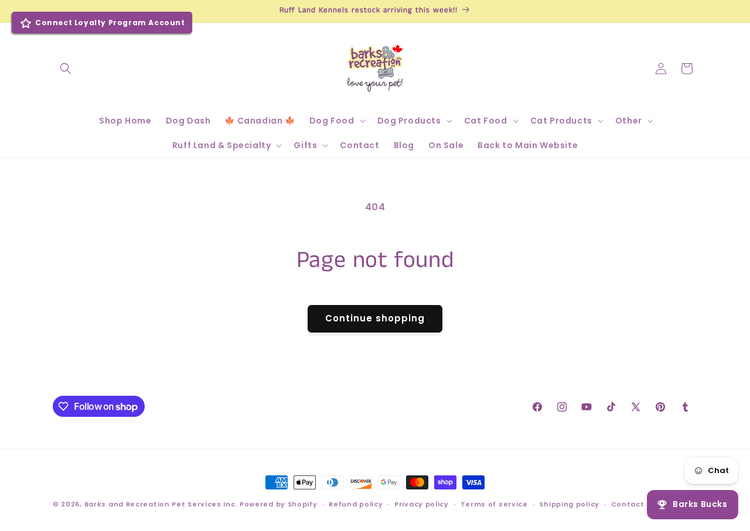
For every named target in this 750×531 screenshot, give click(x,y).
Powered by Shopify (279, 504)
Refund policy (356, 504)
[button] (66, 68)
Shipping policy (569, 504)
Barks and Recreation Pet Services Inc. (161, 504)
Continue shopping (375, 318)
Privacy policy (421, 504)
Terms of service (494, 504)
